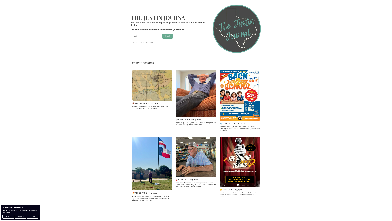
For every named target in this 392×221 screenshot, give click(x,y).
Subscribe (168, 36)
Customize (20, 217)
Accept (8, 217)
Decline (32, 217)
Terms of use (26, 210)
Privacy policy (13, 210)
